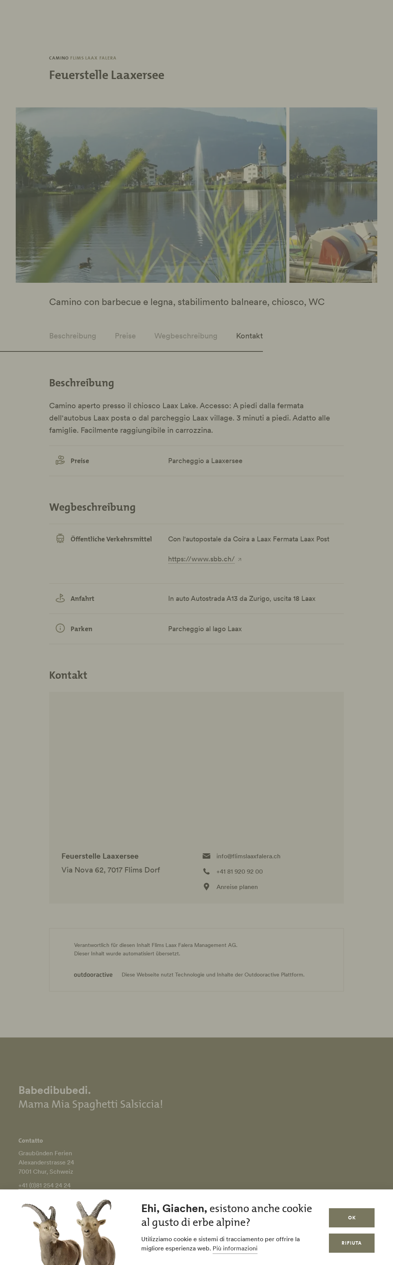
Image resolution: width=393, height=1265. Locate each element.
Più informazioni (235, 1248)
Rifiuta (352, 1243)
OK (352, 1217)
